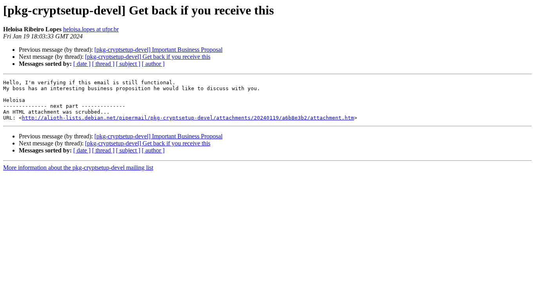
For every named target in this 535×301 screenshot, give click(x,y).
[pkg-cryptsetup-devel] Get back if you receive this (147, 56)
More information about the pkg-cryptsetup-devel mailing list (78, 167)
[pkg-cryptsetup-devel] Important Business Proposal (158, 49)
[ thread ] (103, 63)
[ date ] (81, 63)
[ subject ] (128, 63)
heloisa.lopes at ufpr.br (91, 29)
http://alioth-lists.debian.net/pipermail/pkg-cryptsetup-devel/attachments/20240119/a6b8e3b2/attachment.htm (188, 118)
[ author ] (153, 63)
